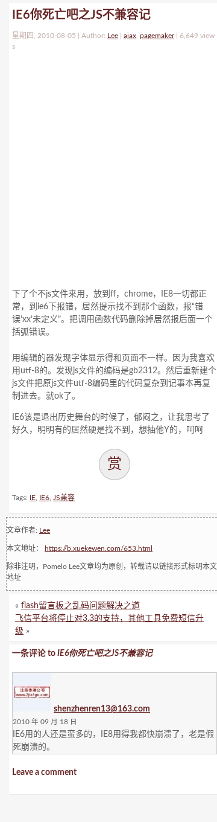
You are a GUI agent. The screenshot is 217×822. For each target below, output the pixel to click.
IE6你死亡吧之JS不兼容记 (81, 15)
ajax (130, 35)
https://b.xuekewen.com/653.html (99, 548)
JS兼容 (64, 497)
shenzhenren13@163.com (102, 709)
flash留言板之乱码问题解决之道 (80, 606)
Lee (112, 35)
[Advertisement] (108, 166)
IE (33, 497)
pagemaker (157, 35)
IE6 (44, 497)
